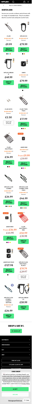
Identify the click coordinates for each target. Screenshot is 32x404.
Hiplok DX (23, 36)
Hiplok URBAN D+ (23, 298)
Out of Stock (8, 122)
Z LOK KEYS (8, 109)
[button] (8, 39)
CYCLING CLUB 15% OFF (15, 362)
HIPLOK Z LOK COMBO (8, 187)
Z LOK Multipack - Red (23, 228)
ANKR (23, 72)
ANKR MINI (24, 147)
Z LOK (9, 36)
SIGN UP (17, 331)
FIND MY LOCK (15, 357)
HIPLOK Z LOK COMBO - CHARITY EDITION (8, 300)
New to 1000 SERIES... (16, 5)
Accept (15, 389)
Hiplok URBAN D (8, 73)
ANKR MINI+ (10, 226)
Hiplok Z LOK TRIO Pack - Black (23, 263)
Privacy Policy (25, 383)
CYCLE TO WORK (15, 366)
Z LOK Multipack (8, 148)
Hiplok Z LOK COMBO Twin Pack (23, 188)
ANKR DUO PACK (8, 262)
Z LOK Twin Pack (23, 110)
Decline (15, 394)
